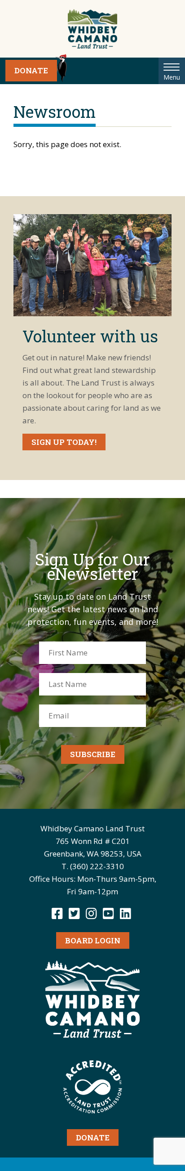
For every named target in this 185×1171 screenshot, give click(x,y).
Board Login (92, 940)
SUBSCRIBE (92, 754)
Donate (31, 70)
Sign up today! (64, 442)
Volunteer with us (90, 336)
